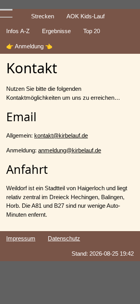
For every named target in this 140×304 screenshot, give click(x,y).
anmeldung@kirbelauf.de (69, 150)
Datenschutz (64, 238)
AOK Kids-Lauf (85, 16)
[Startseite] (18, 12)
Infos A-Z (18, 31)
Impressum (20, 238)
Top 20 (91, 31)
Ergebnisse (56, 31)
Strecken (42, 16)
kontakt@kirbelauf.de (61, 135)
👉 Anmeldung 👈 (29, 46)
